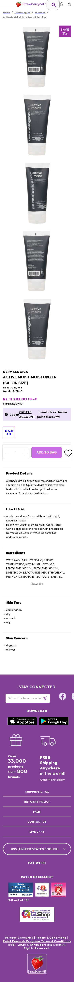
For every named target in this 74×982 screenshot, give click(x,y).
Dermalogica (15, 372)
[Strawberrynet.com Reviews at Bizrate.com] (20, 896)
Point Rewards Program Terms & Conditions (37, 941)
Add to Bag (47, 452)
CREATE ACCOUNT (27, 414)
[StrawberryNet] (30, 4)
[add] (25, 452)
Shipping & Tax (37, 791)
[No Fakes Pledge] (58, 894)
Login (14, 414)
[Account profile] (61, 4)
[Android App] (54, 724)
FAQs (37, 811)
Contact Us (37, 821)
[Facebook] (62, 697)
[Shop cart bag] (69, 4)
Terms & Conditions (51, 937)
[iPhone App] (22, 724)
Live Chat (37, 831)
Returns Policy (37, 801)
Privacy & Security (19, 937)
